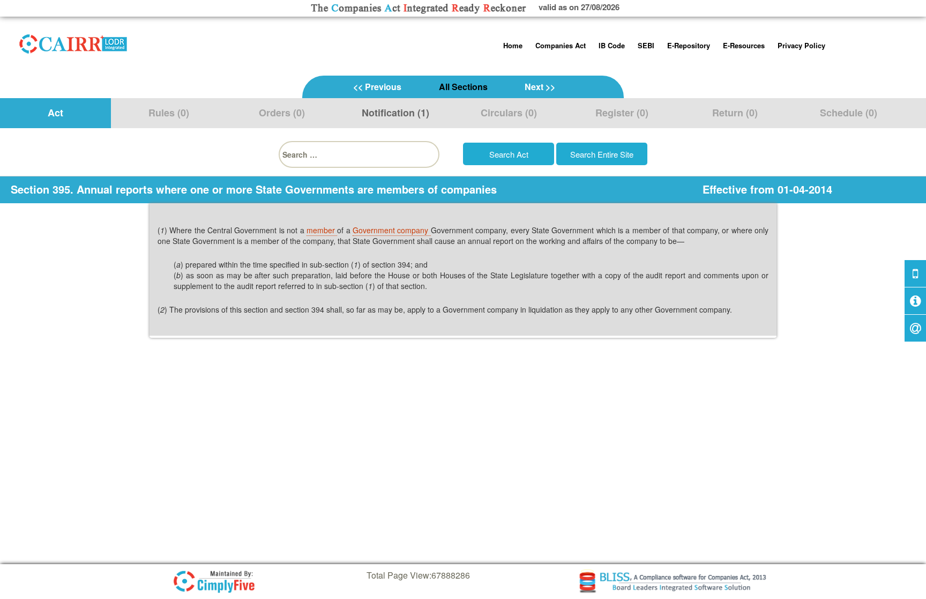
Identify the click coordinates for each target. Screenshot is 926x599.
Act (55, 113)
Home (512, 45)
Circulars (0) (509, 113)
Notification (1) (395, 113)
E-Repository (688, 45)
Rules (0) (168, 113)
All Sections (463, 86)
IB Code (612, 45)
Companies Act (560, 45)
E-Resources (744, 45)
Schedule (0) (848, 113)
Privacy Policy (801, 45)
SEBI (646, 45)
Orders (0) (282, 113)
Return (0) (735, 113)
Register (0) (621, 113)
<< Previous (377, 86)
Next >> (540, 86)
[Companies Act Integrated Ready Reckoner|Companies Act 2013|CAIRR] (73, 41)
